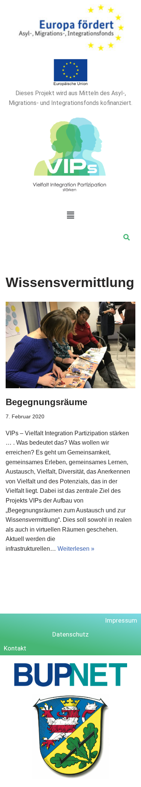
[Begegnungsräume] (70, 345)
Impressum (121, 620)
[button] (70, 215)
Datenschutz (70, 634)
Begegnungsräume (46, 402)
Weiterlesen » (76, 548)
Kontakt (15, 648)
